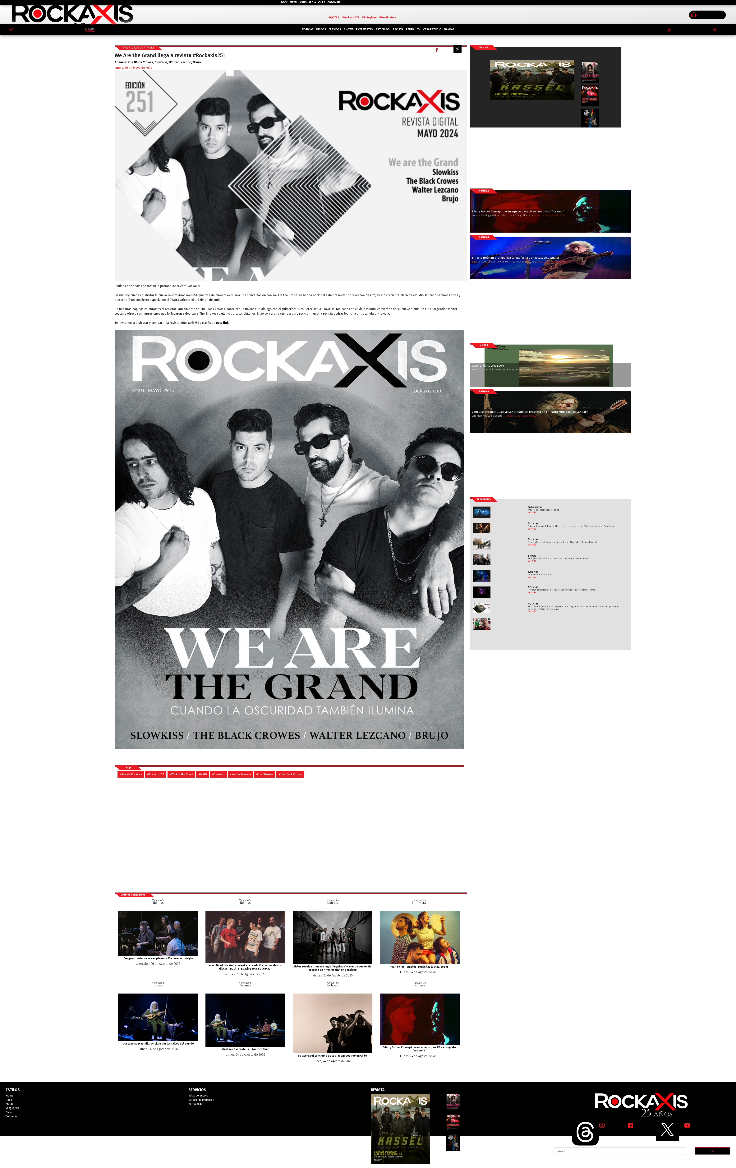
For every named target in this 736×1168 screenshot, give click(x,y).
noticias (150, 47)
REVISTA (398, 29)
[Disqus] (291, 835)
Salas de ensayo (198, 1095)
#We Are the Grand (181, 774)
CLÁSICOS (335, 29)
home (125, 47)
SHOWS (348, 29)
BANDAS (449, 29)
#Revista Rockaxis (131, 774)
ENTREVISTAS (364, 29)
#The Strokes (264, 774)
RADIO (410, 29)
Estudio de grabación (201, 1099)
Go (712, 1151)
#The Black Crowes (290, 774)
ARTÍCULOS (383, 29)
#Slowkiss (218, 774)
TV (418, 29)
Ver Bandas (195, 1103)
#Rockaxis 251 (155, 774)
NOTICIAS (308, 29)
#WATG (202, 774)
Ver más (532, 512)
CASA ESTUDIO (432, 29)
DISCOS (321, 29)
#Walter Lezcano (240, 774)
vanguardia (137, 47)
